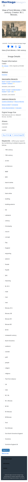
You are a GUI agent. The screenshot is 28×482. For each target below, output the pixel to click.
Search (5, 450)
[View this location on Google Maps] (14, 83)
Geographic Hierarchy (10, 79)
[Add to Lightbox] (8, 46)
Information (6, 463)
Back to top (5, 453)
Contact (5, 468)
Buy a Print (6, 135)
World (3, 81)
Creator (4, 63)
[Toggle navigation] (4, 5)
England (4, 83)
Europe (8, 81)
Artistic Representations (8, 108)
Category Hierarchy (9, 99)
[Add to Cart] (12, 46)
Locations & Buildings (7, 101)
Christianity (15, 104)
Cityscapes (18, 108)
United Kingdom (16, 81)
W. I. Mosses (5, 66)
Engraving (4, 74)
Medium (5, 72)
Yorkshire (10, 83)
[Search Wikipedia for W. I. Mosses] (3, 68)
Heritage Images (7, 458)
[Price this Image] (16, 46)
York (8, 91)
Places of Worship (19, 101)
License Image (18, 135)
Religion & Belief (6, 104)
